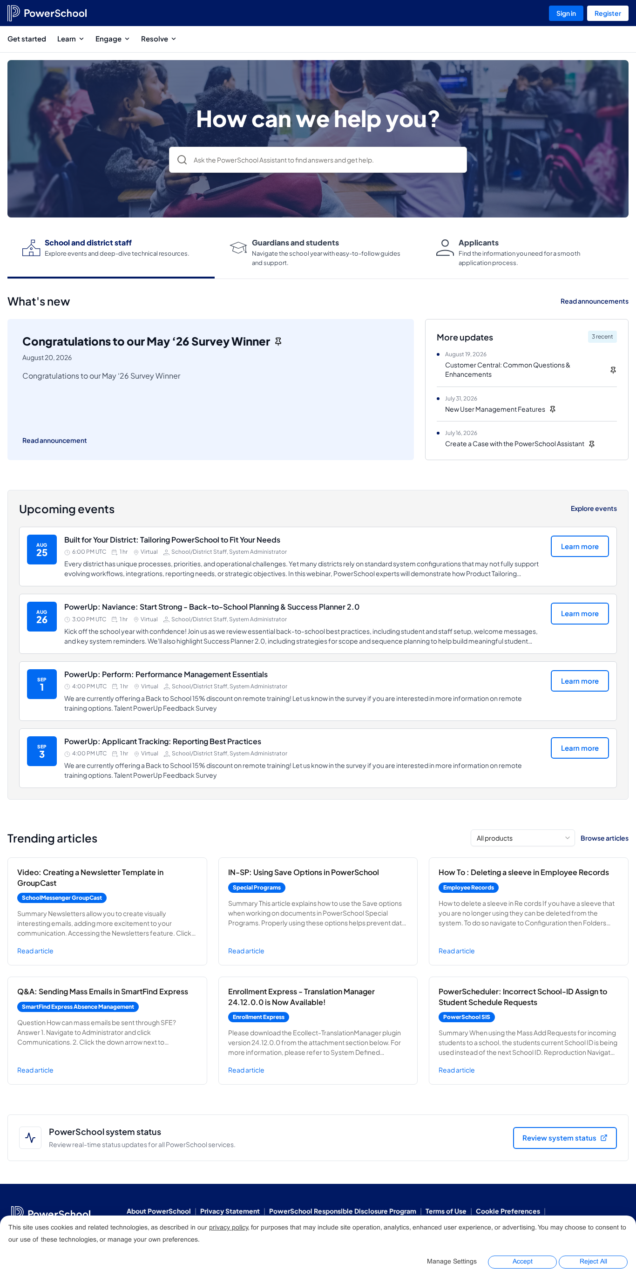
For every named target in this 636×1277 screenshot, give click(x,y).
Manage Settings (452, 1262)
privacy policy (228, 1228)
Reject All (593, 1262)
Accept (523, 1262)
